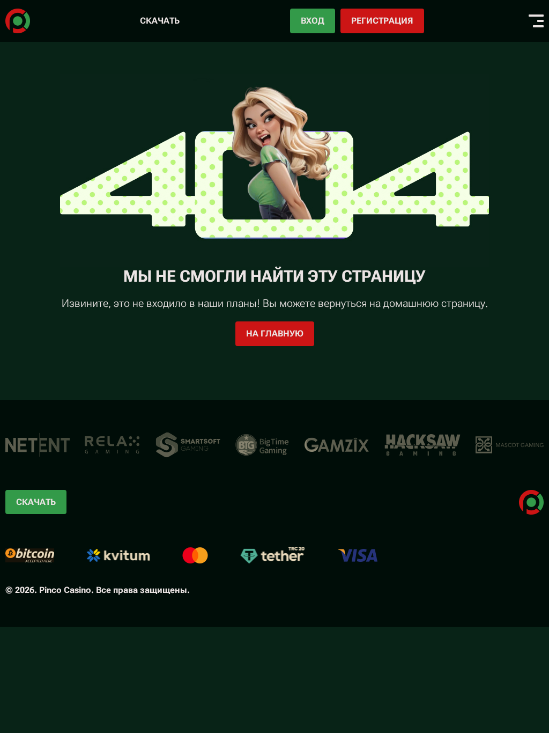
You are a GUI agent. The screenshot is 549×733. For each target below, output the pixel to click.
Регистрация (382, 21)
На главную (274, 333)
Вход (312, 21)
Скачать (160, 21)
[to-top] (482, 667)
